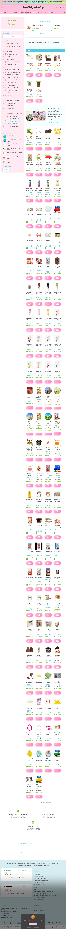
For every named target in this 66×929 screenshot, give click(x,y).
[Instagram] (35, 913)
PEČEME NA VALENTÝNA (13, 118)
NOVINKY (9, 49)
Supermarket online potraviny (41, 865)
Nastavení (29, 927)
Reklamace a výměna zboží (41, 889)
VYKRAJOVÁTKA (11, 85)
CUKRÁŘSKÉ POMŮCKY (13, 80)
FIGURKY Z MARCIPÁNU (13, 69)
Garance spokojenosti (39, 882)
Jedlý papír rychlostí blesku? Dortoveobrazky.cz (46, 895)
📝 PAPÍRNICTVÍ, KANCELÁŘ (14, 113)
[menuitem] (5, 12)
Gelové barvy (21, 863)
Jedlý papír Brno (31, 863)
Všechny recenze (20, 877)
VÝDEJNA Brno (38, 874)
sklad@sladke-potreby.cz (40, 909)
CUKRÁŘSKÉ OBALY (12, 103)
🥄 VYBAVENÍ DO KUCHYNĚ (14, 111)
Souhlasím (33, 924)
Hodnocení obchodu (39, 897)
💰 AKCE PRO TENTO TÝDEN (14, 46)
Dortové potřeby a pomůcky (25, 865)
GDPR (35, 888)
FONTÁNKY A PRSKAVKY (13, 100)
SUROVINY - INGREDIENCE (14, 62)
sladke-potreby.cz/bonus (42, 2)
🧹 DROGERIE (10, 108)
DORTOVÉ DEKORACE (12, 87)
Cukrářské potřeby (11, 863)
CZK (2, 7)
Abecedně (29, 46)
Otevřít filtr (29, 50)
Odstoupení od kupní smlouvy (41, 886)
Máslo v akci (55, 863)
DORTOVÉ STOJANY (12, 82)
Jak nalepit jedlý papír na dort (8, 911)
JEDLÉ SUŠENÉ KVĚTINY (13, 74)
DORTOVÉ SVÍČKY (11, 98)
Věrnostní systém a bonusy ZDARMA (43, 891)
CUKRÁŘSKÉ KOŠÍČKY (12, 64)
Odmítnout (36, 927)
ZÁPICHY (9, 93)
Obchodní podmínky (39, 884)
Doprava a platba (38, 876)
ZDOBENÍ (9, 67)
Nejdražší (46, 42)
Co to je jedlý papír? (6, 913)
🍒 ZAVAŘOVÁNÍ (11, 105)
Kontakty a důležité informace (41, 878)
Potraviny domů (5, 915)
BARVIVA (9, 56)
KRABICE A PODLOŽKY (12, 77)
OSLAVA (9, 95)
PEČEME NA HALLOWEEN (13, 124)
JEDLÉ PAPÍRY (10, 51)
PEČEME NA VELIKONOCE (13, 121)
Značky (8, 129)
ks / (6, 169)
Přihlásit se (23, 852)
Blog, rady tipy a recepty (7, 917)
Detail (38, 408)
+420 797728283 (38, 910)
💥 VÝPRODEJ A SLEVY (13, 43)
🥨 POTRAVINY (11, 59)
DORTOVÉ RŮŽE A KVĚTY (13, 72)
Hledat (12, 36)
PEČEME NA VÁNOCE (12, 126)
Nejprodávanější (55, 42)
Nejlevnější (39, 42)
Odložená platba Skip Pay (40, 893)
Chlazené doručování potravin (41, 880)
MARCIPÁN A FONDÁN (12, 54)
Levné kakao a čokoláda (43, 863)
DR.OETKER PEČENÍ (12, 90)
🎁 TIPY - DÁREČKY (12, 116)
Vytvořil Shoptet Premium (59, 926)
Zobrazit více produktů (45, 33)
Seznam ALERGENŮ (39, 899)
